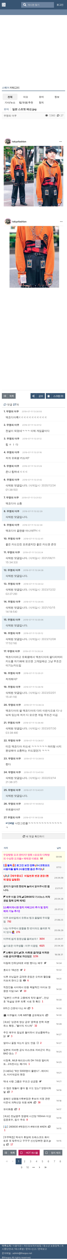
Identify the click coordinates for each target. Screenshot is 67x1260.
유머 (41, 96)
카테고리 (10, 87)
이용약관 (17, 1245)
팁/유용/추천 (26, 102)
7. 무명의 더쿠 (11, 497)
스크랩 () (58, 395)
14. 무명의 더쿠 (12, 601)
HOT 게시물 (32, 1152)
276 (18, 932)
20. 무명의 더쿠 (12, 704)
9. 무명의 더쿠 (11, 524)
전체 (10, 96)
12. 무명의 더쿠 (12, 570)
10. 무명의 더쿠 (12, 538)
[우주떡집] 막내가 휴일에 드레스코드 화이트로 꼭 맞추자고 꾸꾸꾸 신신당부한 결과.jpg (27, 1141)
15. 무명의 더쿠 (12, 619)
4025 (41, 945)
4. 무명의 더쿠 (11, 452)
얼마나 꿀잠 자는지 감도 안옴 (19, 1042)
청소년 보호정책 (51, 1245)
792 (9, 921)
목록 (11, 395)
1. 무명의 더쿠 (11, 411)
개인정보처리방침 (32, 1245)
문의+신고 (31, 1248)
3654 (41, 938)
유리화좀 (8, 1109)
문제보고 (42, 1248)
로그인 (60, 4)
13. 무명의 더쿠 (12, 583)
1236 (35, 956)
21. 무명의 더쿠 (12, 722)
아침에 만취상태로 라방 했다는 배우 (23, 962)
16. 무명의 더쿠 (12, 633)
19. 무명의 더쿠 (12, 686)
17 (11, 1144)
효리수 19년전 (11, 969)
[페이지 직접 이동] (33, 1167)
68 (41, 858)
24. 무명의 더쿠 (12, 772)
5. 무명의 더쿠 (11, 465)
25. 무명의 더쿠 (12, 789)
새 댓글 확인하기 (34, 836)
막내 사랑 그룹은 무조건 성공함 (20, 1081)
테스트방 (19, 1248)
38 (39, 1102)
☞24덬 (10, 823)
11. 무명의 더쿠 (12, 552)
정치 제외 (55, 1152)
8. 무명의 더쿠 (11, 511)
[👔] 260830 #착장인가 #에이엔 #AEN (25, 1126)
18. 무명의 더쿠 (12, 673)
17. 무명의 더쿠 (12, 651)
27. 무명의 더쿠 (12, 817)
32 (35, 1025)
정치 (41, 102)
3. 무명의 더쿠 (11, 438)
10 (25, 991)
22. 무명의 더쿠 (12, 740)
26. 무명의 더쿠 (12, 803)
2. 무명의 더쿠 (11, 424)
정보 (57, 96)
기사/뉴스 (10, 102)
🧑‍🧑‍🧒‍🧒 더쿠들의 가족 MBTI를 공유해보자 (23, 1015)
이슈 (25, 96)
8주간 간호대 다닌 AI (14, 1008)
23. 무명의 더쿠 (12, 758)
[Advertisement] (33, 51)
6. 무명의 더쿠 (11, 479)
